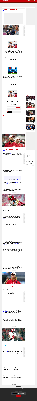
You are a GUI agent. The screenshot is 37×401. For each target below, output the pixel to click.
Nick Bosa (7, 182)
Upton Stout (6, 183)
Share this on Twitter (24, 27)
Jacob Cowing (16, 182)
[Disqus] (13, 124)
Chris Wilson (3, 210)
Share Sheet (24, 35)
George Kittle (4, 291)
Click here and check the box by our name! (21, 393)
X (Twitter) (15, 391)
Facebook (16, 391)
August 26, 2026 (16, 179)
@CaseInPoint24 (4, 345)
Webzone (5, 0)
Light (19, 386)
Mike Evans (11, 153)
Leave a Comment (14, 192)
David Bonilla (4, 150)
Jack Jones (16, 243)
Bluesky (20, 391)
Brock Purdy (7, 351)
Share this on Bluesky (24, 31)
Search (34, 0)
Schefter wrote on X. (5, 311)
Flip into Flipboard (24, 32)
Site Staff (4, 10)
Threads (17, 391)
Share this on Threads (24, 30)
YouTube (21, 391)
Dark (20, 386)
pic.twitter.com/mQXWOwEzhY (15, 178)
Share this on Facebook (24, 28)
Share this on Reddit (24, 34)
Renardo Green (4, 218)
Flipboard (32, 0)
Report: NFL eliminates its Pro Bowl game (30, 161)
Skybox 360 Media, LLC (21, 388)
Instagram (19, 391)
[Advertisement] (30, 16)
